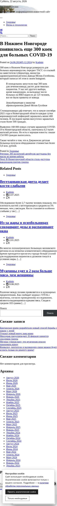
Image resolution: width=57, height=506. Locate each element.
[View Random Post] (1, 30)
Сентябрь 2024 (13, 441)
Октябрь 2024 (13, 438)
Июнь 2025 (12, 416)
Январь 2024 (12, 463)
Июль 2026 (11, 380)
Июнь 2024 (12, 449)
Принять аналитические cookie (22, 492)
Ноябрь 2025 (12, 402)
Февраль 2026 (13, 394)
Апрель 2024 (12, 454)
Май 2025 (11, 419)
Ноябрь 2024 (12, 435)
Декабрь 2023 (13, 465)
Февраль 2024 (13, 460)
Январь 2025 (12, 430)
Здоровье (11, 22)
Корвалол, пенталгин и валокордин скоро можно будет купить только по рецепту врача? (28, 348)
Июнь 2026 (12, 383)
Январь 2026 (12, 397)
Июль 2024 (11, 446)
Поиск (3, 308)
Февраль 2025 (13, 427)
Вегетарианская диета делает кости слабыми (24, 184)
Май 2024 (11, 452)
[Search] (1, 33)
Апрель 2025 (12, 421)
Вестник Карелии (9, 6)
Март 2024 (11, 457)
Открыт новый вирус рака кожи (16, 333)
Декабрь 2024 (13, 432)
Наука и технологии (16, 25)
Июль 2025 (11, 413)
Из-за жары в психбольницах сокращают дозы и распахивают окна (27, 227)
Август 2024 (12, 443)
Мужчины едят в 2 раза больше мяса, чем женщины (26, 273)
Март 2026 (11, 391)
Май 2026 (11, 386)
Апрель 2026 (12, 388)
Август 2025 (12, 410)
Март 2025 (11, 424)
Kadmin (39, 62)
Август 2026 (12, 377)
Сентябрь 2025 (13, 408)
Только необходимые (17, 498)
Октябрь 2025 (13, 405)
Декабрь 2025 (13, 399)
